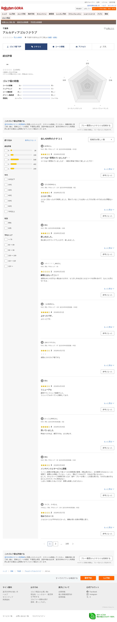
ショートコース (89, 14)
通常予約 (88, 578)
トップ (4, 14)
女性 (9, 228)
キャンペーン (42, 14)
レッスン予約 (61, 14)
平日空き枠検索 (36, 22)
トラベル (104, 2)
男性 (9, 223)
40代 (10, 195)
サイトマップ (112, 5)
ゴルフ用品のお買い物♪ (40, 592)
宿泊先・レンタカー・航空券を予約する (42, 595)
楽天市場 (112, 2)
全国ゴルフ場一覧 (8, 22)
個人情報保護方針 (65, 594)
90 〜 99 (11, 250)
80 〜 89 (11, 245)
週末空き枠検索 (22, 22)
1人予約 (12, 14)
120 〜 (10, 266)
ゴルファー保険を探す (39, 599)
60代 (10, 206)
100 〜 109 (12, 255)
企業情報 (61, 592)
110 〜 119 (12, 261)
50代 (10, 201)
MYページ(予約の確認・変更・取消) (104, 8)
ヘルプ (104, 5)
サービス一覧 (7, 616)
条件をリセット (30, 140)
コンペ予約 (21, 14)
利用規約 (6, 600)
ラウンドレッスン (74, 14)
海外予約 (31, 14)
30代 (10, 190)
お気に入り (87, 8)
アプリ (99, 14)
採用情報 (61, 597)
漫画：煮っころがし (38, 602)
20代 (10, 185)
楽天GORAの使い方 (93, 5)
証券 (98, 2)
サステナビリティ (38, 616)
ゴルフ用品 (6, 18)
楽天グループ (89, 2)
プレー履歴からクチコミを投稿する (95, 125)
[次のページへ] (72, 543)
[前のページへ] (44, 543)
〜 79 (10, 239)
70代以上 (11, 211)
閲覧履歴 (79, 8)
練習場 (51, 14)
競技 (106, 14)
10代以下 (11, 179)
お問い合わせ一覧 (22, 616)
